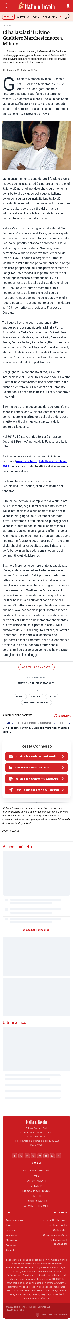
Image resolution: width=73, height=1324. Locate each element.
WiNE (36, 17)
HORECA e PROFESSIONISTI (36, 1190)
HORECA (8, 16)
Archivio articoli (14, 1220)
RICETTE (36, 1195)
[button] (68, 5)
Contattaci (11, 1245)
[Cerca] (68, 16)
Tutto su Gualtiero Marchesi (36, 683)
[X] (20, 1155)
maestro (36, 696)
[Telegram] (39, 1155)
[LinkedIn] (27, 1155)
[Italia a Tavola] (36, 6)
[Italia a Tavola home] (36, 1122)
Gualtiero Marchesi (36, 702)
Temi (8, 1225)
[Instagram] (33, 1155)
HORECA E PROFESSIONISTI (33, 723)
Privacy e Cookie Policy (54, 1220)
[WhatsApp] (52, 1155)
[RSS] (58, 1155)
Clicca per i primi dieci (36, 929)
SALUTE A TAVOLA (36, 1201)
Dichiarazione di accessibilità (58, 1242)
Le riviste (11, 1230)
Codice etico (60, 1230)
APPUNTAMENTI (51, 17)
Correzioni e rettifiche (55, 1235)
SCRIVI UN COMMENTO (36, 667)
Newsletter (12, 1235)
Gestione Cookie (58, 1225)
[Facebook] (14, 1155)
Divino (20, 696)
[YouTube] (46, 1155)
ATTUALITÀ (23, 17)
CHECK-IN (36, 1185)
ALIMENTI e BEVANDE (36, 1206)
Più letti (10, 1250)
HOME (6, 723)
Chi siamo (11, 1240)
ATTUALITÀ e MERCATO (36, 1170)
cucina (52, 696)
